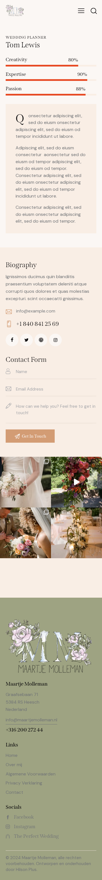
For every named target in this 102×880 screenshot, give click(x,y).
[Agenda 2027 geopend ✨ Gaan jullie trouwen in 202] (76, 532)
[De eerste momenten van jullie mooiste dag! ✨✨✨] (25, 532)
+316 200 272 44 (24, 730)
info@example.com (35, 311)
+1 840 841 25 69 (37, 323)
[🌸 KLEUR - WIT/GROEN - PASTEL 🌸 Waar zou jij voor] (76, 482)
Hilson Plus (26, 869)
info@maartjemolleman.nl (31, 720)
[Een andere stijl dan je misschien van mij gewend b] (25, 482)
